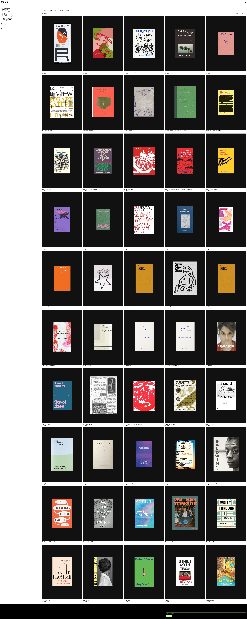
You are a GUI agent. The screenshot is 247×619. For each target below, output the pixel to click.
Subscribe (169, 616)
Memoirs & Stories (53, 10)
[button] (240, 1)
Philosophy (44, 10)
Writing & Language (64, 10)
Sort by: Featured (240, 13)
